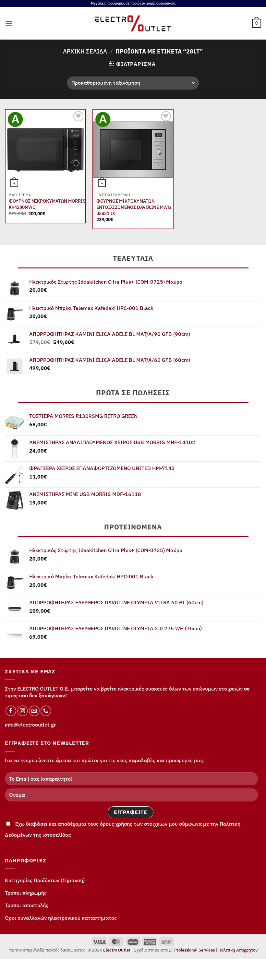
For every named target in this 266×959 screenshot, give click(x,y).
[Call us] (46, 710)
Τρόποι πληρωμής (26, 893)
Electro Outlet (116, 950)
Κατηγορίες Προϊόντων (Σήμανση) (45, 880)
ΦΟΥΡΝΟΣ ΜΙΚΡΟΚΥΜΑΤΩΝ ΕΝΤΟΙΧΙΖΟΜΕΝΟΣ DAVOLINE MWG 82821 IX (133, 207)
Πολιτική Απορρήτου (238, 950)
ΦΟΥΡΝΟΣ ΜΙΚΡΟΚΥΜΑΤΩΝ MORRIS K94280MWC (47, 204)
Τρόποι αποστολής (26, 905)
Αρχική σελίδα (85, 51)
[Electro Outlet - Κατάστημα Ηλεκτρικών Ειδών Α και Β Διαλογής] (133, 23)
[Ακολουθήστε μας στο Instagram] (22, 710)
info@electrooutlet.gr (30, 724)
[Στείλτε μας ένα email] (34, 710)
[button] (9, 23)
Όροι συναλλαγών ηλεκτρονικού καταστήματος (61, 918)
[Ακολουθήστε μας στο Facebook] (11, 710)
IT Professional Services (192, 950)
